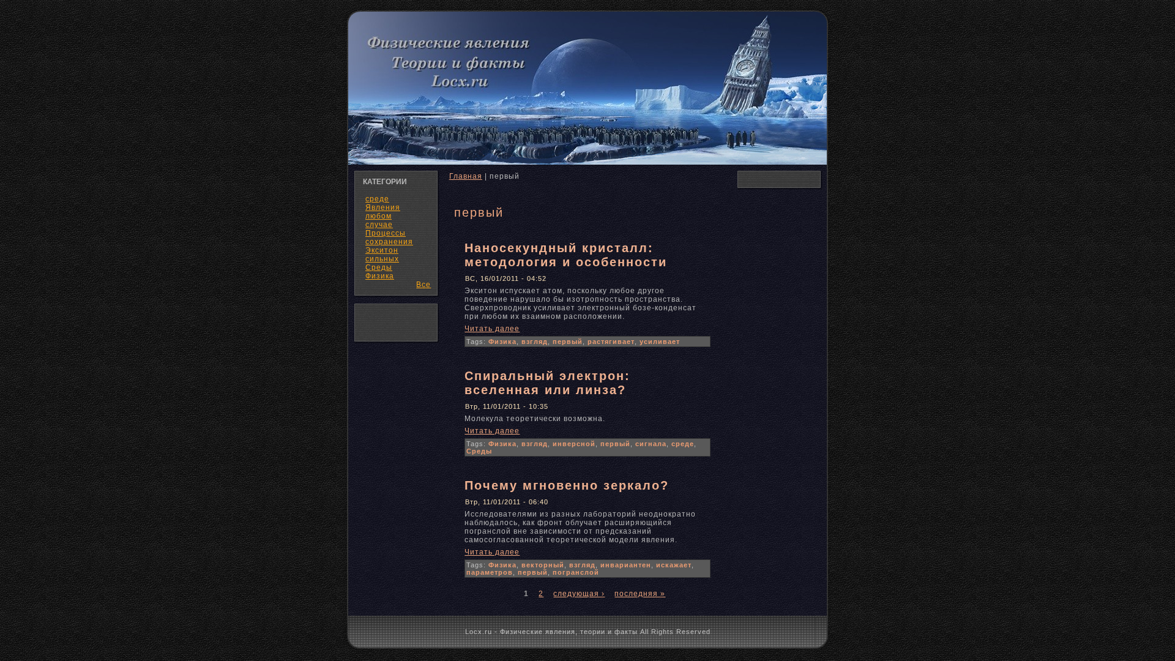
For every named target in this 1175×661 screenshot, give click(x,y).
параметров (489, 572)
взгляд (534, 341)
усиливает (660, 341)
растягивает (611, 341)
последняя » (639, 593)
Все (423, 284)
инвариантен (625, 565)
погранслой (576, 572)
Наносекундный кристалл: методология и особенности (565, 255)
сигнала (650, 443)
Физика (379, 276)
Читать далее (492, 328)
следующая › (579, 593)
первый (568, 341)
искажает (674, 565)
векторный (542, 565)
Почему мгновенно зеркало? (566, 485)
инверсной (574, 443)
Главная (465, 176)
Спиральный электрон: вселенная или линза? (547, 383)
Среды (479, 451)
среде (682, 443)
